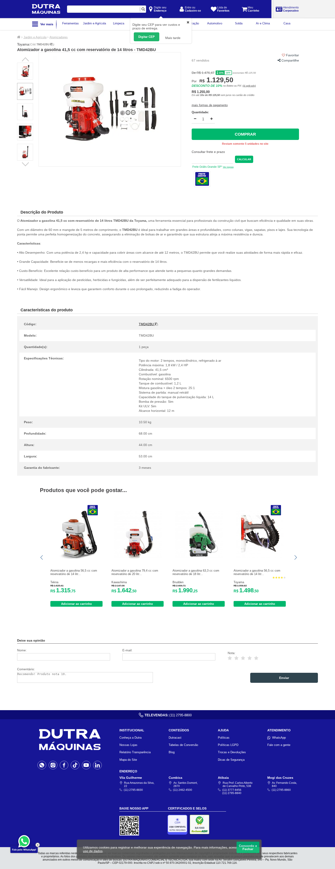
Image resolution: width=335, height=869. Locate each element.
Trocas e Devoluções (232, 752)
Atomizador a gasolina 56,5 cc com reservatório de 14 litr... (73, 572)
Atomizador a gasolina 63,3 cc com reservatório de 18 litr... (196, 572)
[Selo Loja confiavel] (179, 825)
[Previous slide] (41, 557)
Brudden (178, 582)
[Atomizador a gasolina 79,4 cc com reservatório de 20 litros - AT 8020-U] (138, 557)
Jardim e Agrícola (34, 37)
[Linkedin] (97, 764)
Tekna (54, 582)
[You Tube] (86, 764)
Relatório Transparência (135, 752)
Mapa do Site (128, 759)
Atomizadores (58, 37)
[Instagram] (53, 764)
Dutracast (175, 737)
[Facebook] (64, 764)
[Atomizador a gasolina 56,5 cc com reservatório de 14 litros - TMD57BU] (260, 557)
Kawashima (119, 582)
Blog (172, 752)
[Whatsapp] (41, 764)
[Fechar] (37, 845)
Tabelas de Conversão (183, 745)
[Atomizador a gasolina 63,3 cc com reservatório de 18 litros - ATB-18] (199, 557)
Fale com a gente (278, 745)
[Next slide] (295, 557)
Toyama (23, 44)
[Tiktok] (75, 764)
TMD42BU (43, 44)
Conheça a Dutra (130, 737)
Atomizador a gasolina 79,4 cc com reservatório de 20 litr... (134, 572)
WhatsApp (279, 737)
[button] (26, 164)
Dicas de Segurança (231, 759)
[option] (110, 109)
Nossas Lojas (128, 745)
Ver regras (228, 167)
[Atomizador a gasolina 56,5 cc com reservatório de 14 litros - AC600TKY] (76, 557)
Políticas (223, 737)
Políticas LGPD (228, 745)
